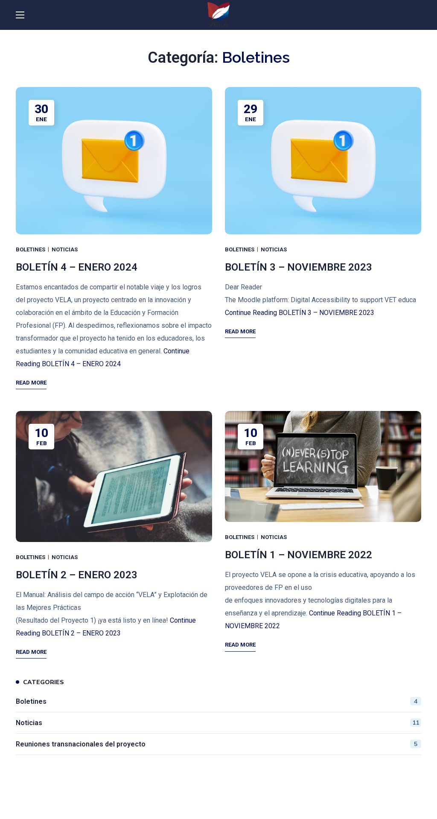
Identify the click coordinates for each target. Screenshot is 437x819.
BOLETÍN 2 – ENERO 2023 (76, 575)
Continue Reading (299, 313)
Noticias (65, 249)
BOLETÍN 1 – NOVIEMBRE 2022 (298, 555)
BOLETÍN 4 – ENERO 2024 (76, 267)
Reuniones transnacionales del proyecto (216, 744)
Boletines (30, 249)
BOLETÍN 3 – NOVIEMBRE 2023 (298, 267)
